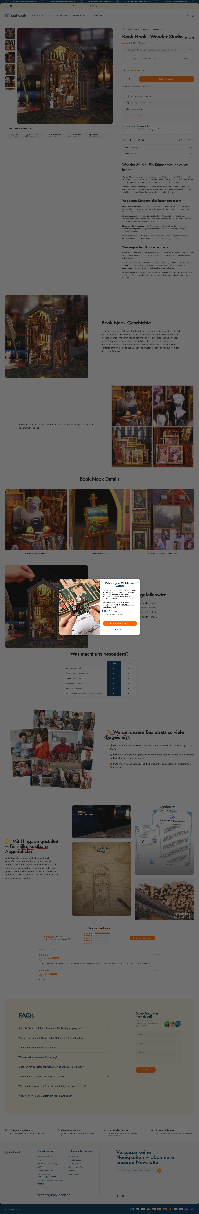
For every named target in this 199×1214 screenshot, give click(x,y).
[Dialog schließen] (138, 581)
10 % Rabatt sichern (120, 623)
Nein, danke (120, 630)
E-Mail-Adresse (109, 611)
